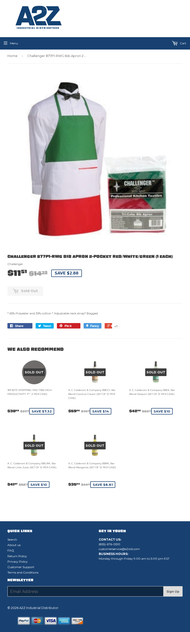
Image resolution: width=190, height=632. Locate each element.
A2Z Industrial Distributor (38, 608)
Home (12, 56)
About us (14, 545)
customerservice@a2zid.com (119, 549)
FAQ (10, 550)
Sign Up (172, 591)
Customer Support (20, 567)
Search (12, 539)
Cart (182, 43)
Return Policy (17, 556)
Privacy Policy (17, 561)
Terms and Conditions (22, 572)
